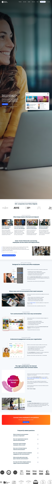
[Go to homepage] (5, 2)
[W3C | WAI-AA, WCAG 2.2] (14, 472)
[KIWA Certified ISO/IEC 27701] (33, 472)
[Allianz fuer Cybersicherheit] (39, 472)
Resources (33, 1)
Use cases (24, 1)
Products (20, 1)
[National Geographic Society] (28, 208)
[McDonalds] (39, 208)
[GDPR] (46, 472)
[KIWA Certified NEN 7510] (26, 472)
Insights (29, 1)
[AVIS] (16, 208)
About (38, 1)
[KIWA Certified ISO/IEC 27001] (20, 472)
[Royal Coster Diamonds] (5, 208)
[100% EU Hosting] (7, 472)
